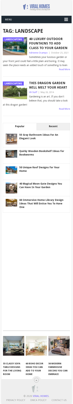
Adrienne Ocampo (38, 52)
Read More (64, 69)
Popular (19, 126)
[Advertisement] (29, 271)
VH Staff (33, 92)
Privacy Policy (15, 400)
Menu (8, 19)
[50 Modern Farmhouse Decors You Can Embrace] (59, 346)
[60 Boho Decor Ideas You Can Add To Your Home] (36, 346)
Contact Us (59, 400)
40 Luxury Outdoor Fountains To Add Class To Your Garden (48, 43)
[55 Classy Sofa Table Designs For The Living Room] (13, 346)
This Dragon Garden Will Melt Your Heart (48, 85)
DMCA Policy (38, 400)
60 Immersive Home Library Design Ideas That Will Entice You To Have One (41, 203)
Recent (53, 126)
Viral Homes (41, 396)
